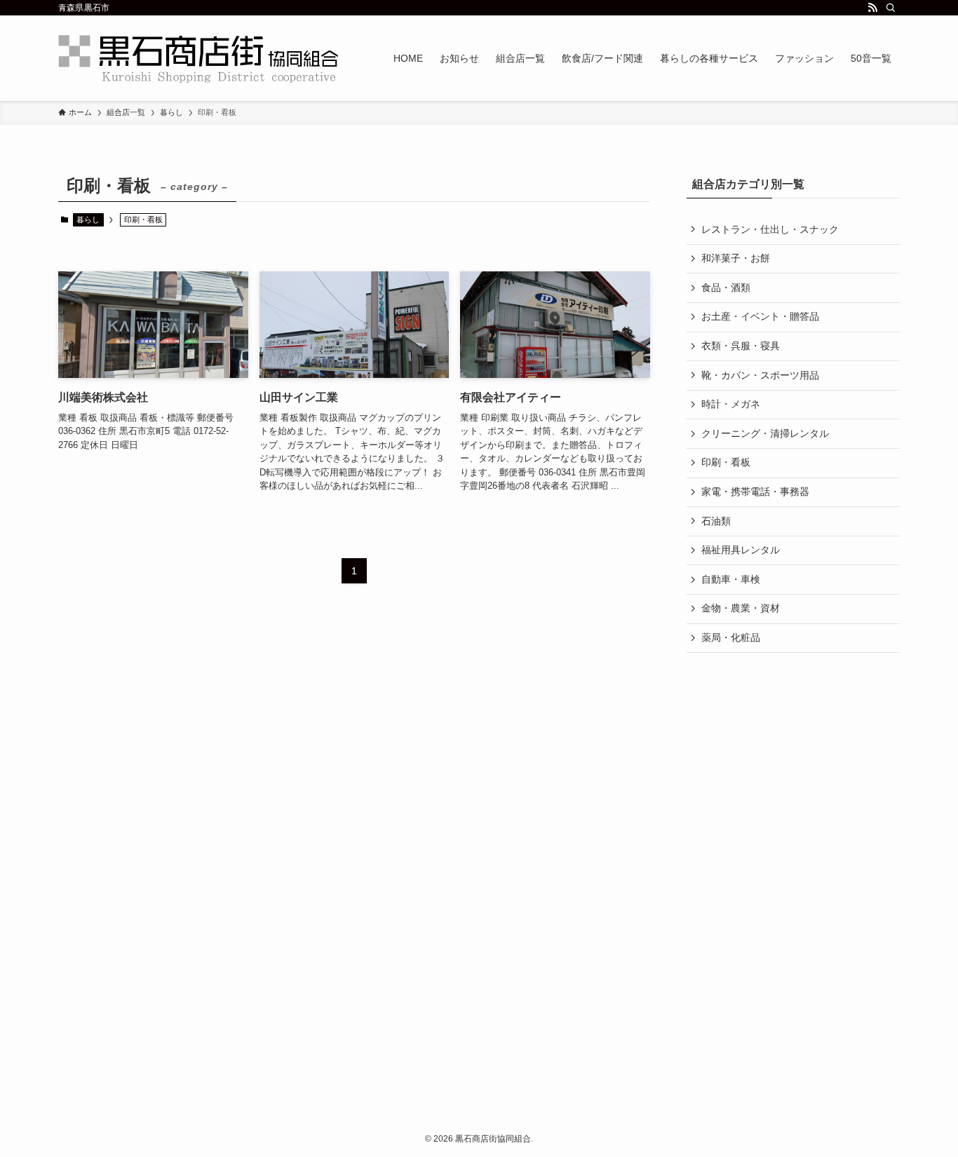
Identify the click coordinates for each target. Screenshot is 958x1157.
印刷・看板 (725, 462)
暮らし (88, 219)
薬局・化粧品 (730, 637)
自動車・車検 (730, 579)
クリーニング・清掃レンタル (765, 433)
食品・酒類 (725, 287)
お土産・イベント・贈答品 (760, 316)
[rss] (872, 7)
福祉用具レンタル (740, 549)
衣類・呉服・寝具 (740, 345)
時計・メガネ (730, 404)
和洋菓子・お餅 (735, 258)
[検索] (891, 7)
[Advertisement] (198, 921)
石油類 (716, 521)
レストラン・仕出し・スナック (770, 229)
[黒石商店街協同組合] (198, 58)
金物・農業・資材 (740, 608)
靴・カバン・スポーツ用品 (760, 375)
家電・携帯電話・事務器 (755, 491)
